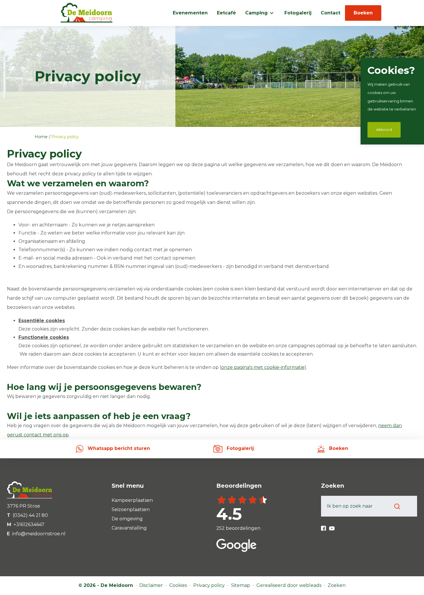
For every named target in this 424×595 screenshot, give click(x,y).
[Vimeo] (332, 526)
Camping (256, 13)
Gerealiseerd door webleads (289, 585)
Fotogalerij (298, 13)
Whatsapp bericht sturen (118, 448)
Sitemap (241, 585)
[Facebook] (324, 526)
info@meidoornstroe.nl (38, 533)
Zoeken (337, 585)
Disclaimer (151, 585)
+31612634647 (29, 524)
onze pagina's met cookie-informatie (263, 367)
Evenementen (190, 13)
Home (42, 136)
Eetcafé (226, 13)
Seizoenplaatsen (131, 509)
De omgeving (127, 518)
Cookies (178, 585)
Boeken (363, 13)
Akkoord (384, 129)
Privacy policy (65, 136)
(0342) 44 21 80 (30, 515)
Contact (330, 13)
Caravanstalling (129, 528)
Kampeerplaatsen (132, 500)
